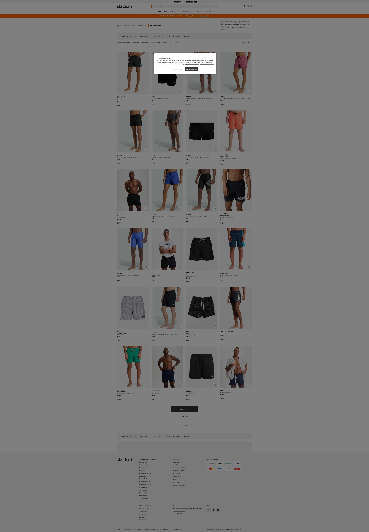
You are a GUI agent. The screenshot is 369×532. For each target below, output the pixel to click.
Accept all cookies (191, 69)
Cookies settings (177, 69)
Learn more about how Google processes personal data (199, 64)
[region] (185, 63)
